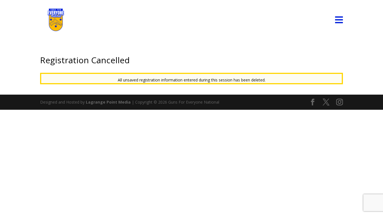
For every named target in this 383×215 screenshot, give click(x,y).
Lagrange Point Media (108, 102)
